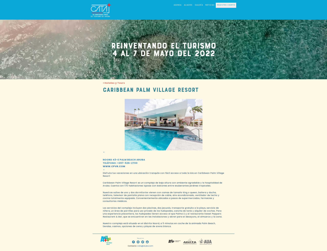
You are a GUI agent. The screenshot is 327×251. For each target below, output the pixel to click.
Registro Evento (226, 5)
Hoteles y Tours (114, 83)
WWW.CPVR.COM (114, 166)
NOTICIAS (209, 5)
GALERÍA (199, 5)
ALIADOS (188, 5)
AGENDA (177, 5)
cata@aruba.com (145, 246)
